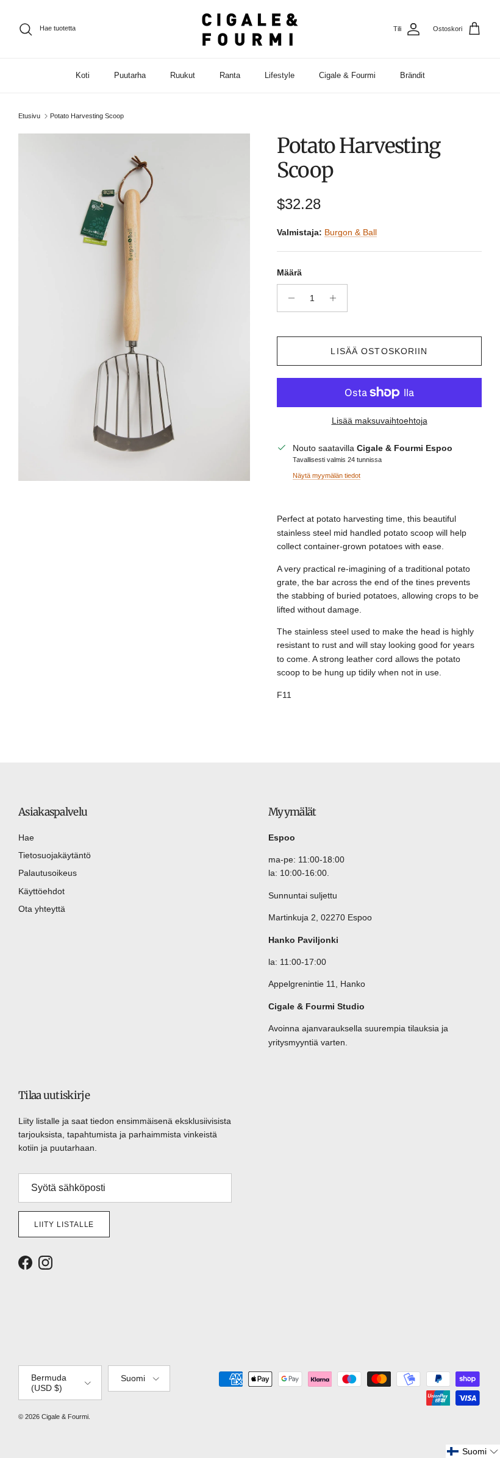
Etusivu (29, 115)
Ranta (230, 75)
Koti (83, 75)
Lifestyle (280, 75)
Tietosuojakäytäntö (54, 855)
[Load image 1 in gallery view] (134, 307)
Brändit (412, 75)
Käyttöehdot (41, 891)
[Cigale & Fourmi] (250, 29)
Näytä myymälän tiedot (326, 475)
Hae (26, 837)
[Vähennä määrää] (288, 298)
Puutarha (130, 75)
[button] (473, 1451)
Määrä (289, 272)
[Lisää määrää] (336, 298)
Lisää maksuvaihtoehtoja (379, 420)
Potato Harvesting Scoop (87, 115)
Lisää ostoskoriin (378, 351)
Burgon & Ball (350, 232)
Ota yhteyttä (41, 909)
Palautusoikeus (47, 873)
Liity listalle (64, 1224)
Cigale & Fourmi (347, 75)
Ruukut (182, 75)
